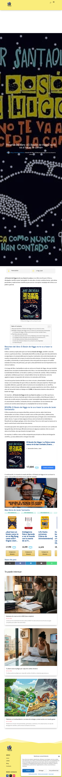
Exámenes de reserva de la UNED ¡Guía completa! (20, 616)
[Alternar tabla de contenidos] (48, 326)
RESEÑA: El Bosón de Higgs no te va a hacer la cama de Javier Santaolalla (31, 331)
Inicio (8, 153)
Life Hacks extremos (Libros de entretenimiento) (26, 339)
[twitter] (10, 775)
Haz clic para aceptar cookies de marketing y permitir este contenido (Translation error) (30, 493)
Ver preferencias (53, 771)
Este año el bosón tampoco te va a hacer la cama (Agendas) (28, 341)
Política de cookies (33, 774)
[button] (59, 756)
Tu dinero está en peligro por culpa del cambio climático (22, 669)
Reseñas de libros (19, 153)
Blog (12, 153)
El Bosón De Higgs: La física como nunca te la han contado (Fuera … (30, 332)
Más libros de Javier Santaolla (19, 334)
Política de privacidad (43, 774)
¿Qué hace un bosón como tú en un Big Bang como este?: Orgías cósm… (31, 336)
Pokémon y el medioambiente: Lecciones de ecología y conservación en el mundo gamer (30, 719)
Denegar (41, 771)
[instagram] (14, 775)
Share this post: (18, 343)
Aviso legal (51, 774)
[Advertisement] (31, 21)
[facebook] (7, 775)
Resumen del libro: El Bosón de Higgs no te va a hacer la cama (28, 329)
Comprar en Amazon (48, 467)
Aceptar (28, 771)
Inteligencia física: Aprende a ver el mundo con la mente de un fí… (30, 338)
